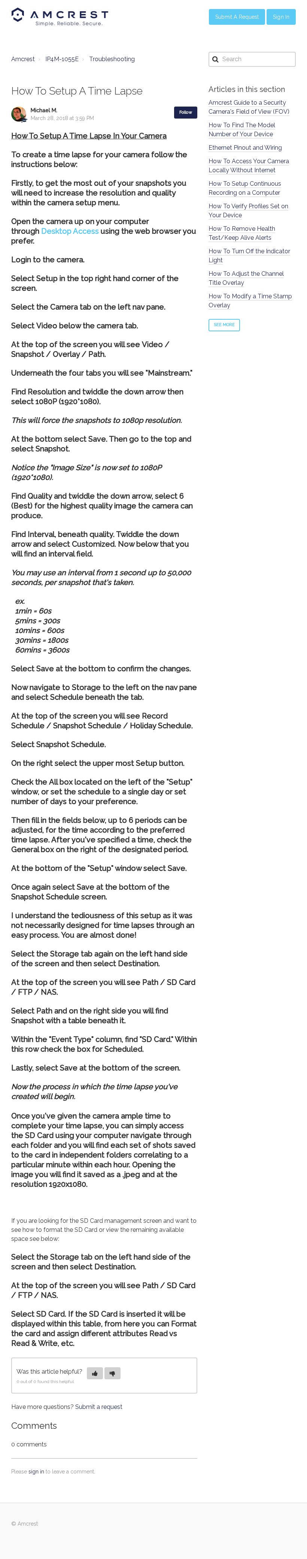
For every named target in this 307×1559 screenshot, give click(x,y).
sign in (36, 1472)
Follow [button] (185, 112)
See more (224, 324)
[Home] (60, 17)
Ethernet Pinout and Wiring (245, 147)
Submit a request (98, 1406)
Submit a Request (237, 17)
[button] (95, 1373)
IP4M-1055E (62, 59)
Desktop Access (70, 231)
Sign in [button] (281, 17)
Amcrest (23, 59)
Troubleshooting (112, 59)
